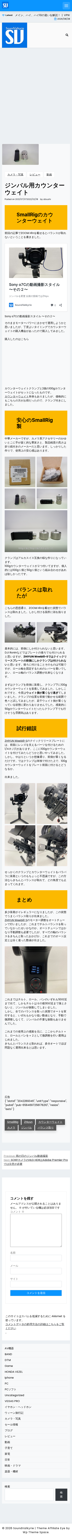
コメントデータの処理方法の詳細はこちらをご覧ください (34, 1326)
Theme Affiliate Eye (51, 1528)
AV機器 (9, 1348)
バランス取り (46, 1128)
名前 (13, 1253)
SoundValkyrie (23, 1528)
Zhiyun (28, 1122)
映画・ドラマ (13, 1466)
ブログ (9, 1430)
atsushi (47, 199)
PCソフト (10, 1389)
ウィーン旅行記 (14, 1413)
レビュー (35, 175)
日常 (7, 1460)
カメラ (11, 1128)
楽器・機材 (11, 1471)
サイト (14, 1279)
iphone (9, 1378)
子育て (9, 1448)
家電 (7, 1454)
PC (6, 1383)
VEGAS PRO (12, 1401)
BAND (8, 1354)
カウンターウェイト (17, 396)
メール (14, 1266)
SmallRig (12, 1122)
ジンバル (26, 1128)
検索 (7, 1486)
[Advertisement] (36, 92)
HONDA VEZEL (14, 1372)
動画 (49, 175)
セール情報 (11, 1424)
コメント (17, 1212)
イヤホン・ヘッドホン (18, 1407)
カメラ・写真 (15, 175)
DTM (8, 1360)
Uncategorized (14, 1395)
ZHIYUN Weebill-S (16, 741)
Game (9, 1366)
